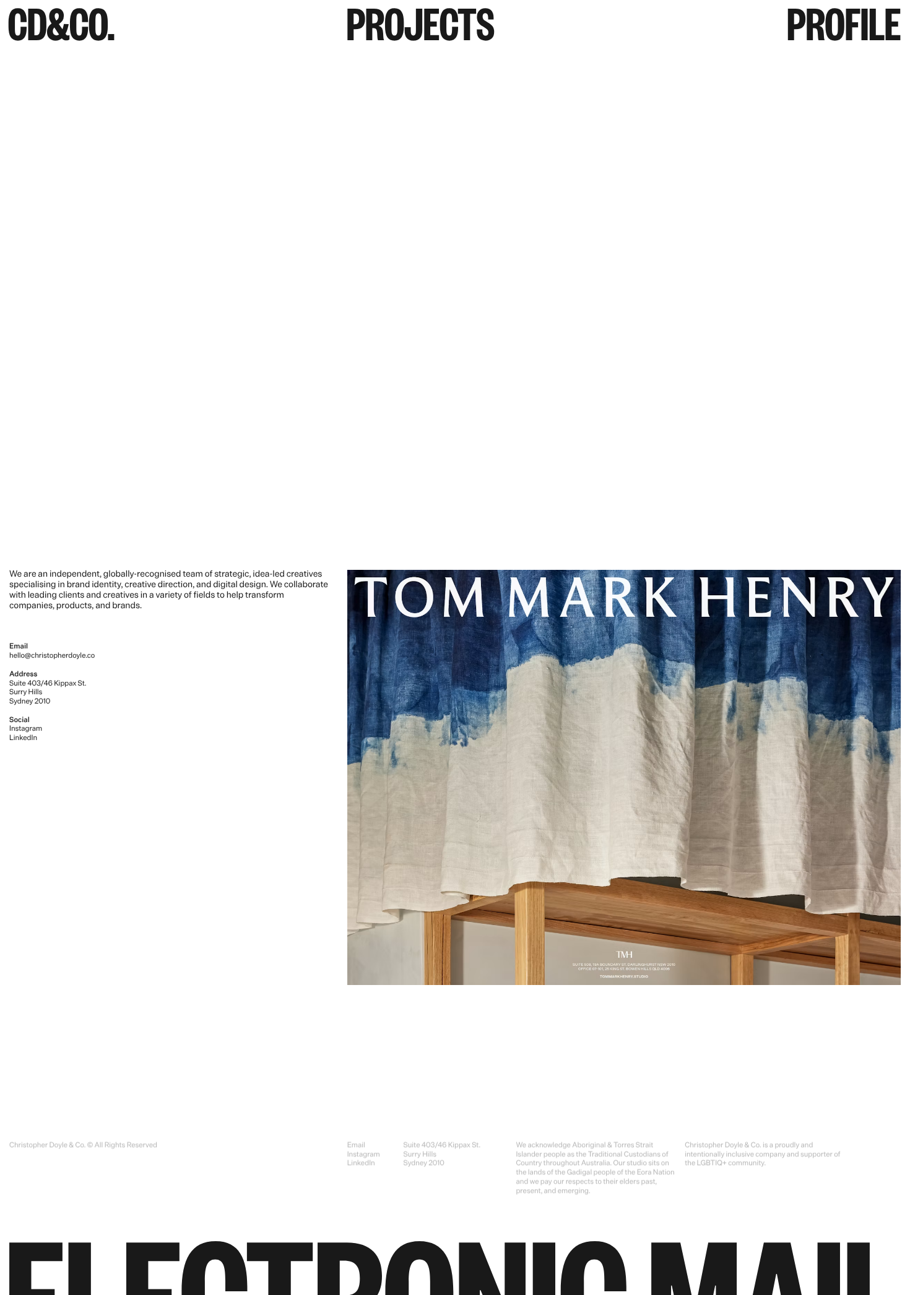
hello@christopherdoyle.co (52, 655)
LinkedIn (23, 737)
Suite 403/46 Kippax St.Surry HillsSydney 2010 (442, 1154)
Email (356, 1145)
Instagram (25, 728)
